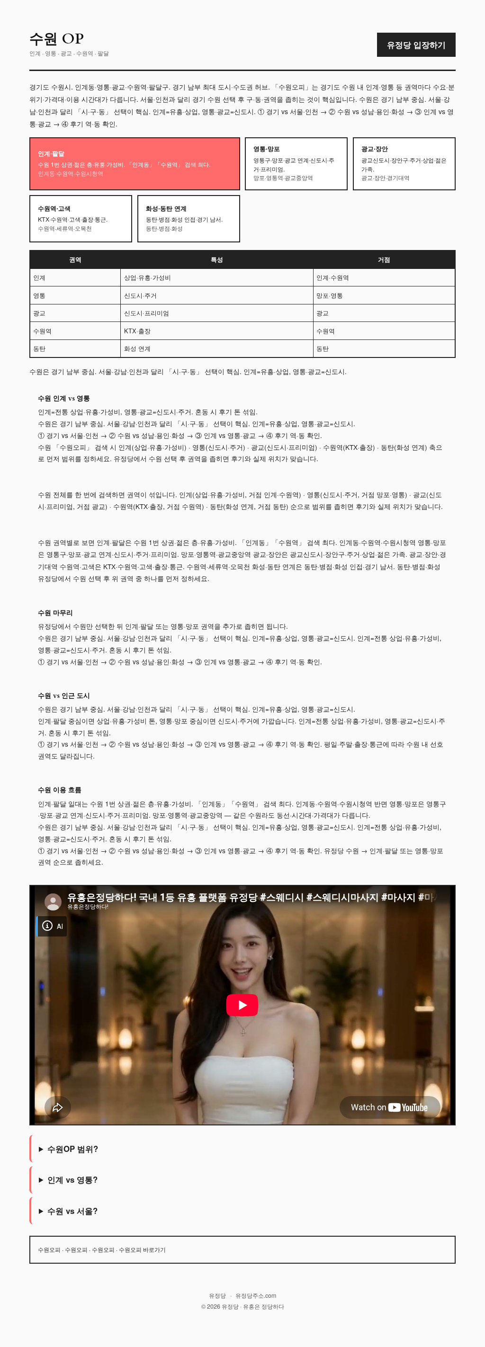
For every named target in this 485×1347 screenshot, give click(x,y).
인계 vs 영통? (72, 1179)
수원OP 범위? (72, 1148)
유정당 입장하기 (416, 44)
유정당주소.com (255, 1295)
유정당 (217, 1295)
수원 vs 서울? (72, 1210)
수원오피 (49, 1249)
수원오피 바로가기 (142, 1249)
